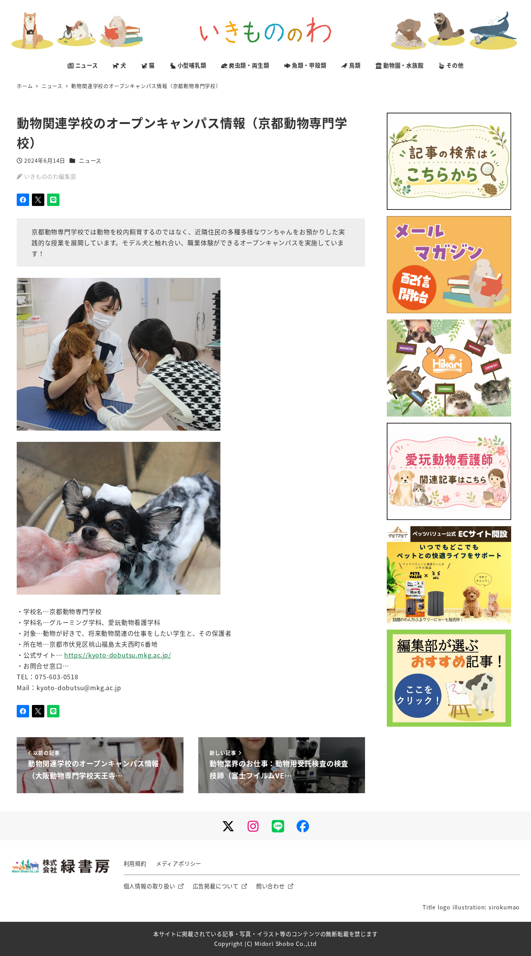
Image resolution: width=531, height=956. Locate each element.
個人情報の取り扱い (149, 886)
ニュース (90, 160)
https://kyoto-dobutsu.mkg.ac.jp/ (117, 654)
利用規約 (135, 863)
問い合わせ (270, 886)
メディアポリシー (178, 863)
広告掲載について (216, 886)
